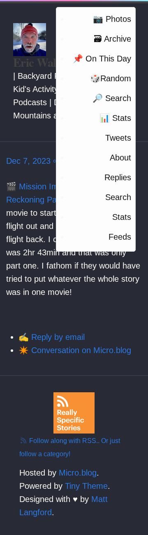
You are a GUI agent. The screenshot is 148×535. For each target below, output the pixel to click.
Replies (117, 177)
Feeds (120, 236)
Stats (121, 217)
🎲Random (110, 78)
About (120, 157)
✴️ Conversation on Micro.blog (74, 350)
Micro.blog (78, 472)
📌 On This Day (102, 58)
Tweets (118, 137)
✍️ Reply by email (51, 337)
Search (118, 197)
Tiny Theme (86, 485)
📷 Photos (112, 19)
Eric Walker (42, 62)
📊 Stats (115, 118)
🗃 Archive (112, 38)
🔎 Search (111, 98)
